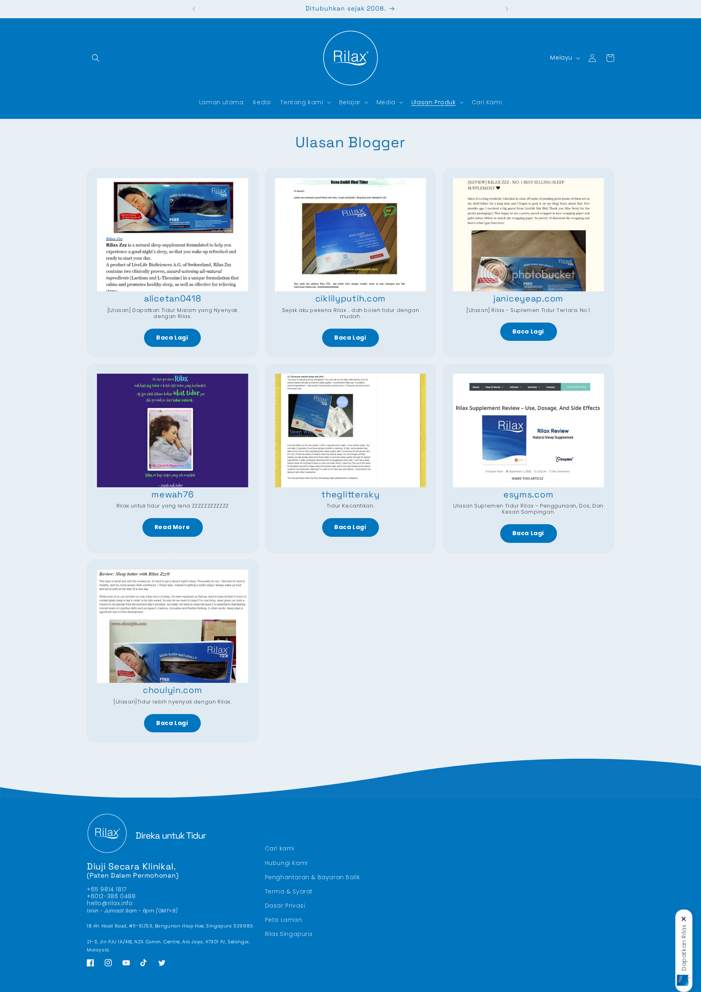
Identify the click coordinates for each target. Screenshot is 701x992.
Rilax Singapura (288, 934)
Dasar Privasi (285, 906)
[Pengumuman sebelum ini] (194, 9)
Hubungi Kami (286, 863)
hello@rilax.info (110, 903)
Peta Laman (283, 920)
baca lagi (172, 338)
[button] (96, 58)
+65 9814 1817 (107, 889)
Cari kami (280, 848)
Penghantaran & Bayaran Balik (312, 877)
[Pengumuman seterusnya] (507, 9)
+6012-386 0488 (111, 896)
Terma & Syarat (289, 891)
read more (172, 527)
